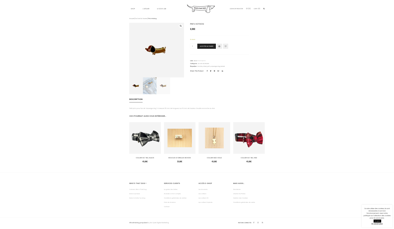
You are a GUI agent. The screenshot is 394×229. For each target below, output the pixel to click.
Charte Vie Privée (239, 194)
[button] (181, 26)
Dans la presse (134, 194)
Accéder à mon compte (172, 194)
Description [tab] (136, 99)
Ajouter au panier (206, 46)
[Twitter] (210, 71)
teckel (223, 66)
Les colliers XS (203, 198)
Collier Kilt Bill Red (249, 158)
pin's (208, 66)
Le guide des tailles (171, 189)
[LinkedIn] (222, 71)
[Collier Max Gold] (214, 150)
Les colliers (202, 194)
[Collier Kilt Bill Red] (249, 150)
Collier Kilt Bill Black (145, 158)
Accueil (131, 18)
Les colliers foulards (205, 202)
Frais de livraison (170, 202)
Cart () (257, 9)
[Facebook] (207, 71)
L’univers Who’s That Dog (138, 189)
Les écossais (203, 189)
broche (200, 66)
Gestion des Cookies (240, 198)
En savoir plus (377, 224)
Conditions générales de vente (244, 202)
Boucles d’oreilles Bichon (180, 158)
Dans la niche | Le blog (137, 198)
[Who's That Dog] (201, 9)
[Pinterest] (214, 71)
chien (205, 66)
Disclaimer (237, 189)
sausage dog (215, 66)
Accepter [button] (377, 221)
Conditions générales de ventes (175, 198)
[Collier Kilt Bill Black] (145, 150)
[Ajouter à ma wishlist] (225, 46)
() (249, 9)
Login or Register (236, 9)
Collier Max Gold (214, 158)
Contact (167, 207)
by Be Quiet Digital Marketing (158, 223)
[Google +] (218, 71)
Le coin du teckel (141, 18)
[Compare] (219, 46)
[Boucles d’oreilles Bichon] (180, 150)
